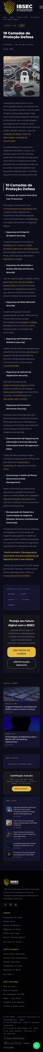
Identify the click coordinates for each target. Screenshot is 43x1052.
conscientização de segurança (17, 208)
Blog (12, 17)
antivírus (7, 245)
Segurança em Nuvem (12, 929)
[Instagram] (10, 905)
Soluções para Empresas (13, 1002)
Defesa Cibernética (12, 925)
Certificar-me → (21, 789)
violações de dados (12, 134)
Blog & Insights (10, 990)
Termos (26, 1043)
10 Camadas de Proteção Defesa (20, 764)
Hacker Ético (9, 921)
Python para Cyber (11, 933)
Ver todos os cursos (21, 652)
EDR (22, 25)
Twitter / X (12, 599)
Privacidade (8, 1047)
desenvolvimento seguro (15, 385)
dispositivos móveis (12, 259)
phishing (33, 219)
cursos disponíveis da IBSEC (16, 575)
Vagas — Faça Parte (12, 998)
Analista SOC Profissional (15, 958)
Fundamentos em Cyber (12, 917)
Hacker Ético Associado (13, 954)
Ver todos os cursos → (13, 942)
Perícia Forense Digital (14, 937)
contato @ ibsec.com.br (13, 1006)
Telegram (11, 605)
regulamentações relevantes (17, 499)
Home (5, 17)
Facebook (25, 599)
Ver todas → (8, 974)
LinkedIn (23, 594)
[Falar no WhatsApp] (36, 1045)
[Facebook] (5, 905)
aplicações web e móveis (15, 399)
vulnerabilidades (11, 366)
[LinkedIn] (16, 905)
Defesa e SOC (22, 17)
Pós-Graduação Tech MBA (13, 994)
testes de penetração (13, 392)
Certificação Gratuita (21, 663)
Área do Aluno (9, 986)
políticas (20, 289)
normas (33, 495)
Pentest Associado (11, 962)
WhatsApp (11, 594)
